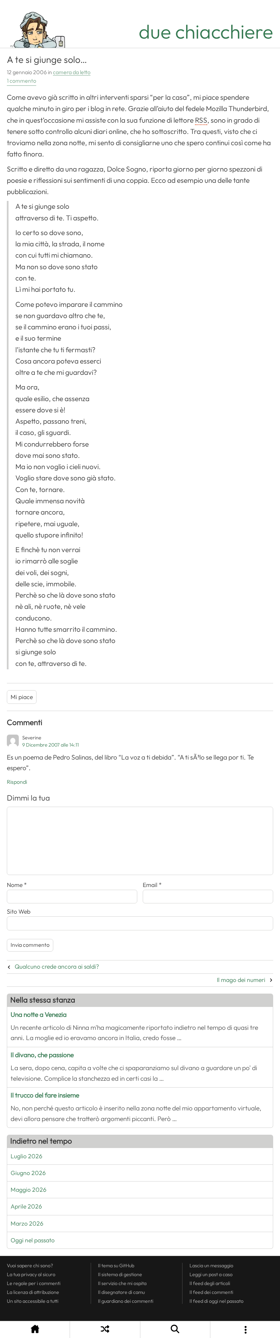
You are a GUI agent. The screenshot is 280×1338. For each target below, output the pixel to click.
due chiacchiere (206, 32)
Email (152, 885)
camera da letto (71, 72)
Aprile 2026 (26, 1206)
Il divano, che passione (42, 1055)
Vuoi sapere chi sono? (30, 1265)
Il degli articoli (210, 1283)
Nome (17, 885)
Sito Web (18, 911)
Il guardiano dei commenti (125, 1301)
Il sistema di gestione (120, 1274)
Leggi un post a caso (211, 1274)
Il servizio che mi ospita (122, 1283)
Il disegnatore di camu (121, 1292)
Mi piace (22, 697)
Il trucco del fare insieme (45, 1095)
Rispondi (17, 782)
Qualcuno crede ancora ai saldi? (57, 966)
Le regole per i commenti (33, 1283)
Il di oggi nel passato (216, 1301)
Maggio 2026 (28, 1189)
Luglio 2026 (26, 1156)
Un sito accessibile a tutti (32, 1301)
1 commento (21, 81)
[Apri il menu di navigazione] (245, 1329)
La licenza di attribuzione (33, 1292)
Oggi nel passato (33, 1240)
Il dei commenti (211, 1292)
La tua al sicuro (31, 1274)
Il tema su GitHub (116, 1265)
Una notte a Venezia (39, 1014)
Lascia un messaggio (211, 1265)
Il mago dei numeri (241, 980)
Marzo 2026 (27, 1223)
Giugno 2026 (28, 1173)
